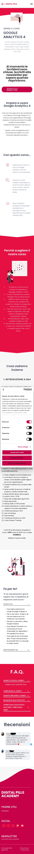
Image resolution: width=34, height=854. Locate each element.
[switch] (29, 427)
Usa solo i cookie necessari (17, 463)
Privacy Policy (24, 848)
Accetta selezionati (17, 458)
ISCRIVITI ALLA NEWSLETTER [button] (12, 89)
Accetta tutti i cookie (17, 452)
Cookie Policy (24, 850)
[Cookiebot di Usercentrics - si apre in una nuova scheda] (24, 389)
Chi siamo (5, 811)
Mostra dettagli (23, 447)
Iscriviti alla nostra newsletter (10, 839)
